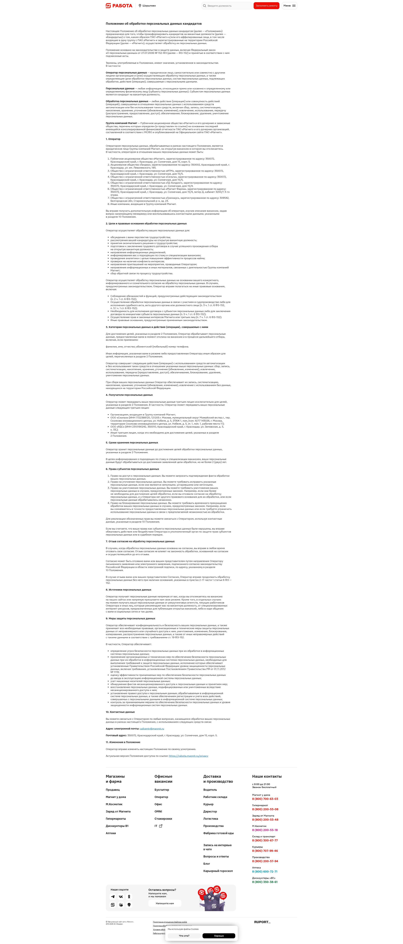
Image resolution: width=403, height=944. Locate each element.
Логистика (210, 818)
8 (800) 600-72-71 (264, 871)
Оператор (161, 797)
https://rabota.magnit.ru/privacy (188, 755)
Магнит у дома (116, 797)
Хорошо (219, 935)
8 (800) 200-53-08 (265, 809)
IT (156, 826)
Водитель (210, 789)
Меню (287, 5)
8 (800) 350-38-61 (265, 882)
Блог (206, 863)
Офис (158, 804)
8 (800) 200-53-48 (265, 819)
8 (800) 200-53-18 (265, 830)
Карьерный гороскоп (218, 871)
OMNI (158, 811)
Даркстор (210, 811)
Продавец (113, 789)
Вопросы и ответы (216, 856)
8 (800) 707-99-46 (265, 850)
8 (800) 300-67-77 (265, 840)
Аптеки (111, 833)
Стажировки (163, 818)
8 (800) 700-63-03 (265, 798)
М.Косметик (114, 804)
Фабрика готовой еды (218, 833)
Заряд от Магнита (118, 811)
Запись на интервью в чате (217, 847)
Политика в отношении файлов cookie (170, 922)
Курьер (208, 804)
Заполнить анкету (266, 5)
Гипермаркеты (116, 818)
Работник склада (215, 797)
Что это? (184, 935)
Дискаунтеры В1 (117, 826)
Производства (213, 826)
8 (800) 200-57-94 (265, 861)
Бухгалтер (162, 789)
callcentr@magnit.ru (152, 728)
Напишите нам (165, 903)
